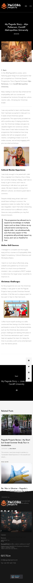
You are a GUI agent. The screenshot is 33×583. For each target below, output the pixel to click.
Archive (16, 34)
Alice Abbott (13, 448)
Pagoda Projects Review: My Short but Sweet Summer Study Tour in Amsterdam (15, 442)
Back (4, 70)
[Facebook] (29, 360)
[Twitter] (29, 366)
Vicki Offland (13, 540)
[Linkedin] (29, 372)
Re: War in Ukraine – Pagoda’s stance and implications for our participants (14, 491)
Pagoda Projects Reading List (13, 537)
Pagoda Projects (14, 497)
